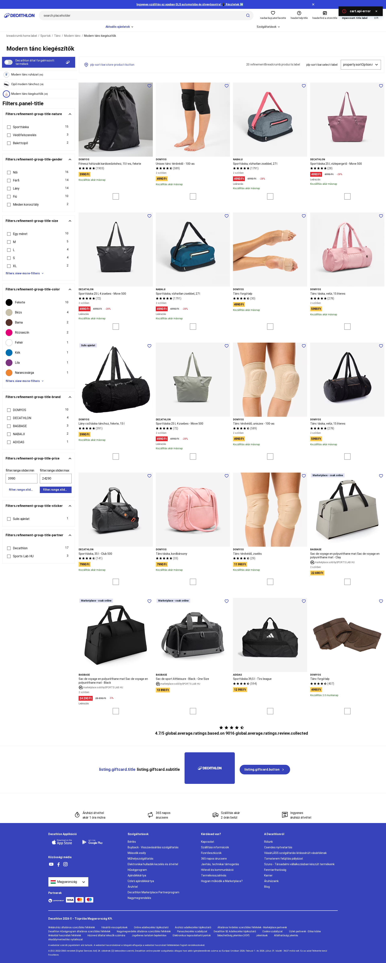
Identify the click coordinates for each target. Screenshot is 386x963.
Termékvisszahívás (213, 875)
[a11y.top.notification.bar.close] (313, 4)
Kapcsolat (207, 841)
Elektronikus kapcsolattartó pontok (192, 935)
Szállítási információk (215, 847)
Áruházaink (271, 881)
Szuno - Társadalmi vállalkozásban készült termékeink (299, 864)
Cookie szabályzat (272, 931)
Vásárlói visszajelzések (114, 927)
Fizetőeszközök (211, 853)
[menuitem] (119, 27)
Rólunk (268, 841)
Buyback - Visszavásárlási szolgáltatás (153, 847)
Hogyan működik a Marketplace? (222, 881)
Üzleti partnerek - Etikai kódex (305, 931)
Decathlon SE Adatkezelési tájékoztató (235, 931)
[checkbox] (39, 302)
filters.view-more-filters (23, 273)
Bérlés (132, 841)
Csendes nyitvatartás (278, 847)
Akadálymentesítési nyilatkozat (65, 939)
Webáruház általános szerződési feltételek (71, 927)
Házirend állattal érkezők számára (106, 935)
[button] (39, 127)
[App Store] (64, 842)
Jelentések (262, 935)
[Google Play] (94, 842)
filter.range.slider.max (54, 470)
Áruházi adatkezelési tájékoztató (193, 927)
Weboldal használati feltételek (64, 935)
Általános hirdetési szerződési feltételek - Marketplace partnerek (252, 927)
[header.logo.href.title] (19, 15)
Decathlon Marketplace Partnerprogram (153, 892)
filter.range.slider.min (20, 470)
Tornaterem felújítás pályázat (283, 858)
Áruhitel (133, 886)
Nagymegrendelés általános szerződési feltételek (144, 931)
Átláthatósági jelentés (286, 935)
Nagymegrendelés (139, 898)
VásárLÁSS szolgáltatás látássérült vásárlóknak (295, 853)
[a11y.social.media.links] (51, 864)
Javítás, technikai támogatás (220, 864)
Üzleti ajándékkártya (141, 881)
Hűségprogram (137, 869)
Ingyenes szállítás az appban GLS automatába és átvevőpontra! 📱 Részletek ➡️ (190, 4)
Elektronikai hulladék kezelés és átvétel (153, 864)
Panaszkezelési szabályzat (192, 931)
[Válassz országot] (68, 882)
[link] (265, 769)
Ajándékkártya (137, 875)
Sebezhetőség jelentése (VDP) (233, 935)
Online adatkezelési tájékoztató (151, 927)
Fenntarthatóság (275, 869)
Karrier (268, 875)
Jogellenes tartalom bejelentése (149, 935)
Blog (267, 886)
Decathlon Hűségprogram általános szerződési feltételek (79, 931)
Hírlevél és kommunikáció (217, 869)
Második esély (137, 853)
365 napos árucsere (214, 858)
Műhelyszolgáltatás (140, 858)
